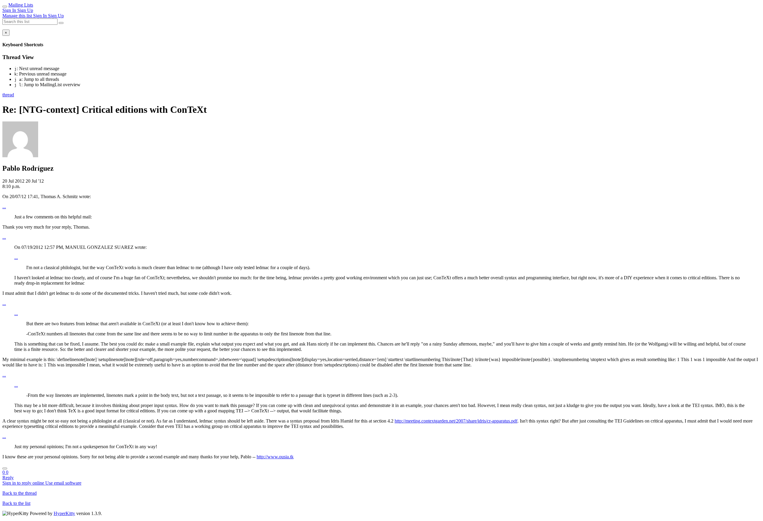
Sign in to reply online (23, 482)
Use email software (63, 482)
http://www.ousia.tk (275, 456)
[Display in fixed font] (4, 468)
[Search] (61, 23)
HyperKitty (64, 513)
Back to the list (16, 503)
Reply (8, 477)
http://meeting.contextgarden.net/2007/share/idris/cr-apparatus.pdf (456, 420)
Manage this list (17, 15)
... (4, 206)
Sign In (9, 10)
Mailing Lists (20, 4)
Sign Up (25, 10)
